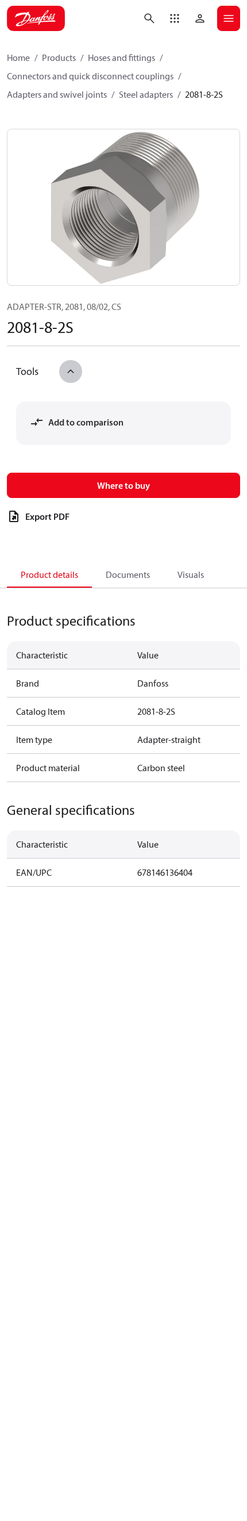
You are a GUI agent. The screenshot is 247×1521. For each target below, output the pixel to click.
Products (59, 57)
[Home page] (36, 18)
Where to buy (123, 485)
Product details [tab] (49, 574)
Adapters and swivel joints (57, 94)
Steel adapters (146, 94)
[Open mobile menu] (228, 18)
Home (18, 57)
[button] (174, 18)
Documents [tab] (128, 574)
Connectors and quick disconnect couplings (90, 76)
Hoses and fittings (121, 57)
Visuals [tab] (190, 574)
